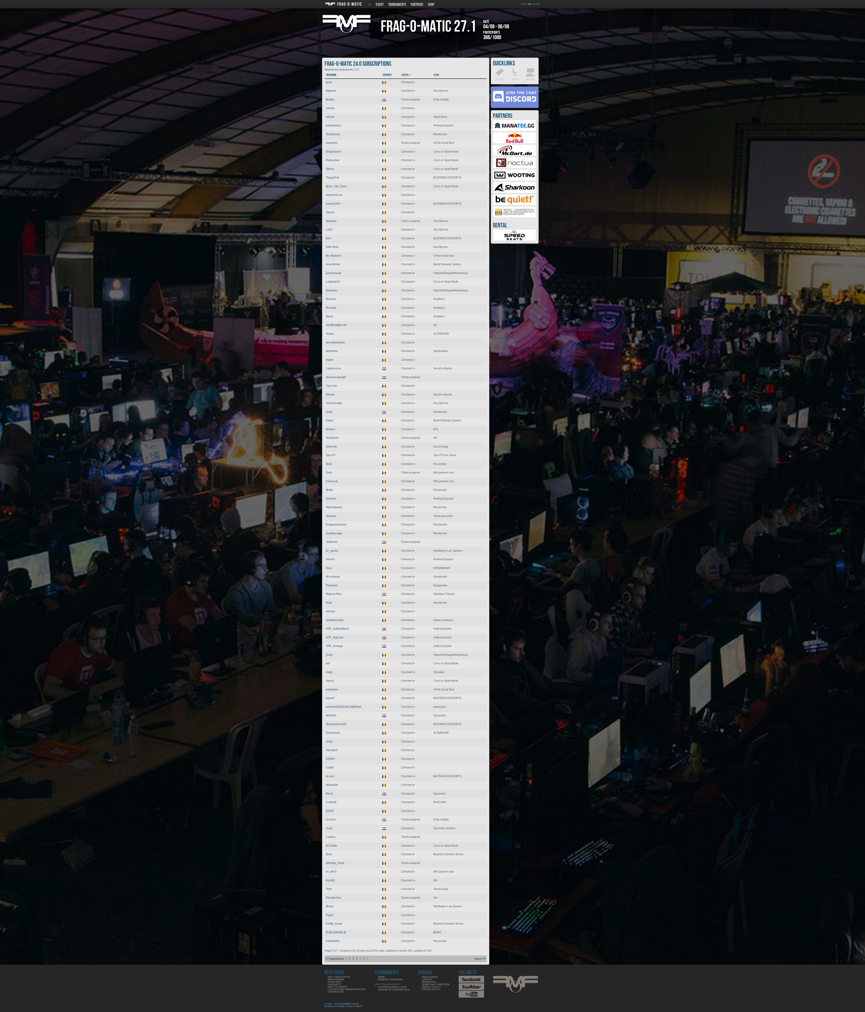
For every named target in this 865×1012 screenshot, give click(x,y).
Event (380, 4)
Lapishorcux (333, 368)
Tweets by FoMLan (502, 338)
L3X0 (329, 229)
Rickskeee (332, 437)
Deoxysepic (333, 732)
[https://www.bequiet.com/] (514, 204)
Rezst (329, 793)
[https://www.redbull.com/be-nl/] (514, 142)
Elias (329, 854)
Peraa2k (331, 307)
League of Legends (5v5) (393, 989)
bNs (328, 238)
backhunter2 (333, 125)
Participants (336, 979)
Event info (334, 982)
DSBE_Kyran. (334, 923)
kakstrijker (332, 689)
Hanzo (330, 680)
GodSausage (334, 533)
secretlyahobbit (335, 342)
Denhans (331, 290)
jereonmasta (333, 273)
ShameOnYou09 (336, 724)
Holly (329, 602)
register (536, 4)
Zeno (329, 472)
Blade (329, 489)
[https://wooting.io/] (514, 180)
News (381, 977)
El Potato (331, 845)
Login (524, 4)
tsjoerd (330, 698)
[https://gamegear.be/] (514, 217)
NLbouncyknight (336, 377)
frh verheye (333, 576)
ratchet (330, 117)
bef (328, 663)
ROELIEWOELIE (336, 932)
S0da (329, 741)
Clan (436, 75)
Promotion (429, 982)
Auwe (329, 654)
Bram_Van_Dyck (336, 186)
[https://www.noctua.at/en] (514, 167)
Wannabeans (334, 507)
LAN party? (335, 984)
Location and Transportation (347, 989)
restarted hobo (335, 620)
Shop (431, 4)
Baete (329, 316)
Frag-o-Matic (430, 977)
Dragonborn (333, 151)
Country (387, 75)
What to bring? (337, 987)
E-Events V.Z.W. (349, 1004)
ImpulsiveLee (334, 194)
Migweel (331, 90)
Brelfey (330, 99)
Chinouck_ (332, 481)
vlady (329, 672)
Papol (329, 915)
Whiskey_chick (335, 863)
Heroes (330, 559)
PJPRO (330, 759)
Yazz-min (331, 385)
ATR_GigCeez (335, 637)
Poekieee (332, 585)
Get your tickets (339, 977)
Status (405, 75)
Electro (330, 394)
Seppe (330, 333)
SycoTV (330, 455)
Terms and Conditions (436, 984)
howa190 (331, 142)
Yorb (329, 889)
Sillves (330, 169)
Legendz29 (333, 281)
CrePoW (331, 802)
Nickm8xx (332, 351)
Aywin (329, 359)
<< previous (335, 958)
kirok (329, 82)
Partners (417, 4)
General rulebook (390, 979)
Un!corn (331, 819)
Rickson (331, 299)
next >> (480, 958)
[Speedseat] (514, 240)
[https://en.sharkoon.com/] (514, 192)
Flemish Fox (333, 897)
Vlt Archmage (334, 403)
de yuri (330, 776)
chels (329, 828)
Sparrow (331, 516)
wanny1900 (333, 203)
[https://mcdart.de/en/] (514, 155)
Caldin (330, 767)
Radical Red (333, 594)
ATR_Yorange (334, 646)
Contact (427, 979)
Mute (329, 464)
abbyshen (332, 784)
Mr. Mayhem (333, 255)
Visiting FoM (335, 992)
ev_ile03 (331, 871)
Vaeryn (330, 212)
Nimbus (330, 429)
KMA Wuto (332, 247)
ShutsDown (333, 134)
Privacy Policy (431, 987)
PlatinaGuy (332, 160)
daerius (330, 611)
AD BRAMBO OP (336, 325)
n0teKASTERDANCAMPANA (343, 706)
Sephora (331, 221)
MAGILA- (331, 715)
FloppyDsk (332, 177)
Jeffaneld (331, 542)
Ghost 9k (331, 446)
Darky (329, 420)
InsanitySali (333, 264)
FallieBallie (333, 941)
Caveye (330, 836)
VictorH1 (331, 498)
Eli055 (330, 811)
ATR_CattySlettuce (337, 628)
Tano (329, 568)
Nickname (331, 75)
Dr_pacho (332, 550)
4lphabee (332, 750)
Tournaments (397, 4)
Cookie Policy (431, 989)
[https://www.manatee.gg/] (514, 130)
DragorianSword (336, 524)
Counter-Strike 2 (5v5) (392, 987)
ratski (329, 411)
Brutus (330, 906)
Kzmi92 (330, 880)
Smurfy (330, 108)
